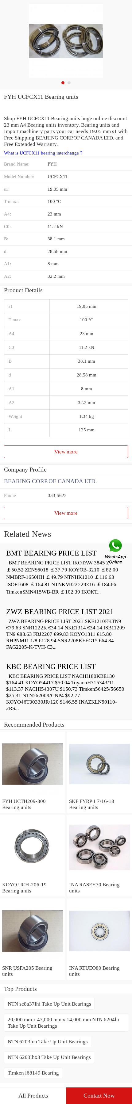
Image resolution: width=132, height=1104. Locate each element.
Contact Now (99, 1095)
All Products (33, 1095)
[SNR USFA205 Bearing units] (32, 961)
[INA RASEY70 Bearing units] (99, 878)
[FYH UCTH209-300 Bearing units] (32, 795)
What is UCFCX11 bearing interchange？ (43, 153)
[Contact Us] (116, 552)
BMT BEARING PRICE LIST (51, 553)
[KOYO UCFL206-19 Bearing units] (32, 878)
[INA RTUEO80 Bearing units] (99, 961)
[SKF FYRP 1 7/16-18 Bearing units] (99, 795)
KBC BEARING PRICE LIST (51, 666)
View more (66, 452)
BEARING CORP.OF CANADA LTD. (50, 481)
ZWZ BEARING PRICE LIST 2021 (60, 612)
